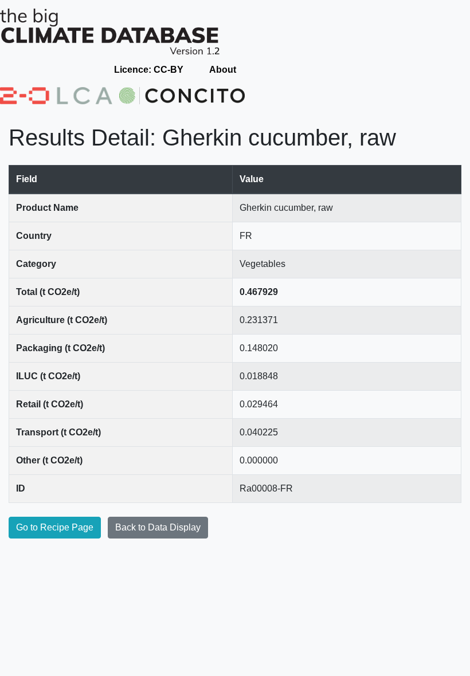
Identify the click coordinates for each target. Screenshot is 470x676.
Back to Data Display (158, 527)
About (222, 69)
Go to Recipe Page (54, 527)
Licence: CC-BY (148, 69)
